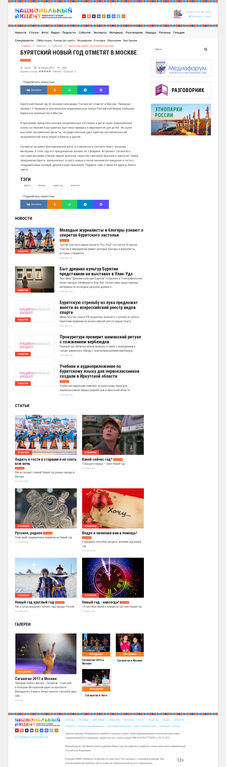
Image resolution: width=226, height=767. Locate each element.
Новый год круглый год (34, 602)
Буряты (27, 185)
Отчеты (176, 726)
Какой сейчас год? (97, 459)
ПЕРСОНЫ (128, 720)
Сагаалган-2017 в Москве (36, 679)
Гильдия (179, 32)
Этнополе (23, 452)
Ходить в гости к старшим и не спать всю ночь (46, 461)
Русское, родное (28, 533)
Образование (114, 40)
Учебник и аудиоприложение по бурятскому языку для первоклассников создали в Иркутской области (99, 371)
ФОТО (141, 720)
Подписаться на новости (32, 737)
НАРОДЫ (70, 720)
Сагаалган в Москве (129, 660)
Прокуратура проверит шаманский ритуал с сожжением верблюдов (100, 339)
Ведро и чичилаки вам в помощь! (109, 533)
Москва (41, 185)
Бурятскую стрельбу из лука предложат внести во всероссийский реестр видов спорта (99, 307)
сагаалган (74, 185)
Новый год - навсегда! (100, 602)
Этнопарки (99, 40)
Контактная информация (91, 726)
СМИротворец (44, 40)
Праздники (24, 671)
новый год (58, 185)
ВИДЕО (166, 720)
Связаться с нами (201, 16)
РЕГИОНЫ (84, 720)
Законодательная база (119, 726)
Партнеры (164, 726)
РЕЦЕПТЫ (153, 720)
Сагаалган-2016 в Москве (93, 661)
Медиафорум (85, 40)
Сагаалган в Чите (96, 695)
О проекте (70, 726)
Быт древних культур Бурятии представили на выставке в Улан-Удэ (96, 271)
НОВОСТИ (179, 720)
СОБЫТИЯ (114, 720)
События (23, 251)
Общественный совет (145, 726)
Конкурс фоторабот (65, 40)
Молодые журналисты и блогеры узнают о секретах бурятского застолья (101, 232)
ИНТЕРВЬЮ (99, 720)
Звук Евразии (130, 40)
